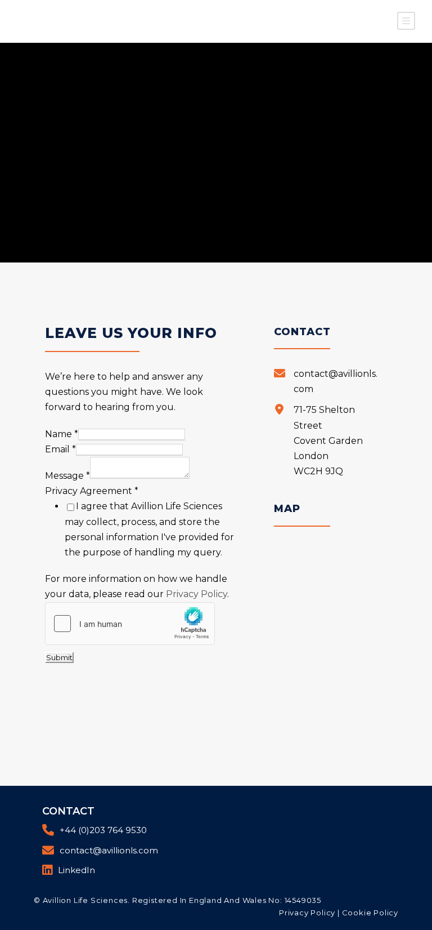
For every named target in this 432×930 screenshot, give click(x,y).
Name (61, 434)
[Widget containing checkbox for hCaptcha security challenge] (130, 623)
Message (67, 475)
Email (60, 449)
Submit (59, 657)
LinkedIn (76, 870)
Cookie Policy (370, 912)
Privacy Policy (196, 594)
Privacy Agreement (91, 491)
